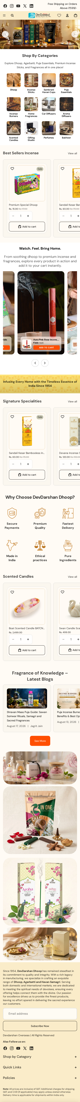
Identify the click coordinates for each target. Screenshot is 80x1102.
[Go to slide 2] (38, 46)
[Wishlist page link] (59, 15)
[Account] (67, 15)
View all (72, 153)
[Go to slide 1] (34, 46)
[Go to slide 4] (46, 46)
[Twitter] (25, 6)
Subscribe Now (40, 1026)
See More (40, 741)
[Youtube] (18, 6)
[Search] (12, 15)
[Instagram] (11, 6)
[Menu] (4, 15)
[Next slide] (74, 34)
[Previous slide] (5, 34)
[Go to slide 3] (42, 46)
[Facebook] (5, 6)
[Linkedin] (31, 6)
